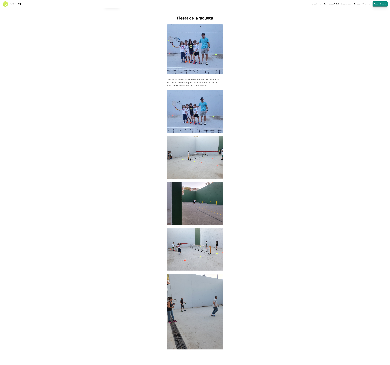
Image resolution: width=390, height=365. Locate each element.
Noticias (357, 4)
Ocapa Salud (334, 4)
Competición (346, 4)
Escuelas (323, 4)
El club (314, 4)
